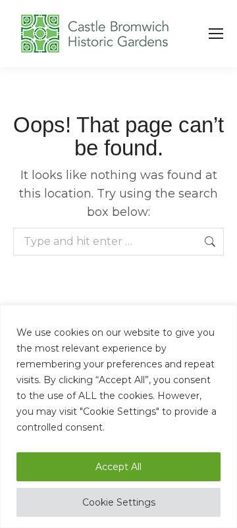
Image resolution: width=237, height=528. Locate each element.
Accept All (118, 467)
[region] (118, 416)
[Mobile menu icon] (216, 33)
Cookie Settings (118, 502)
